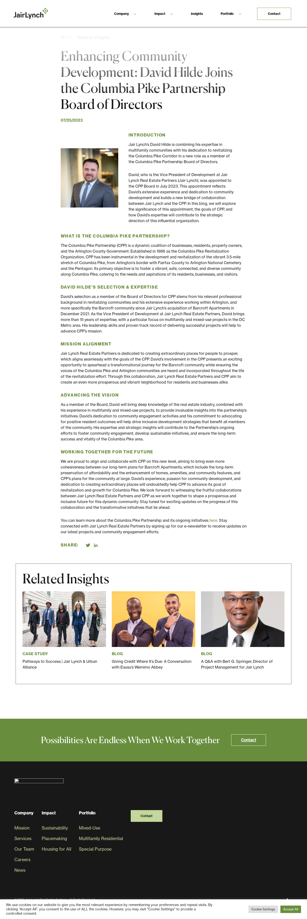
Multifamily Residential (101, 838)
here (213, 520)
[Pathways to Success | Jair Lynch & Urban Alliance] (64, 630)
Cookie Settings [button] (263, 909)
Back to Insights (94, 37)
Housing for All (56, 849)
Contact (274, 14)
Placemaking (54, 838)
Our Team (24, 849)
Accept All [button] (290, 909)
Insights (197, 14)
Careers (22, 859)
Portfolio (227, 14)
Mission (22, 828)
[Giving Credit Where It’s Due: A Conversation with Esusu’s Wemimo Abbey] (153, 630)
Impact (159, 14)
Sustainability (55, 828)
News (19, 870)
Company (121, 14)
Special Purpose (95, 849)
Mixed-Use (89, 828)
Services (22, 838)
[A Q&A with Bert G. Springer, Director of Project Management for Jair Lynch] (242, 630)
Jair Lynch (31, 13)
